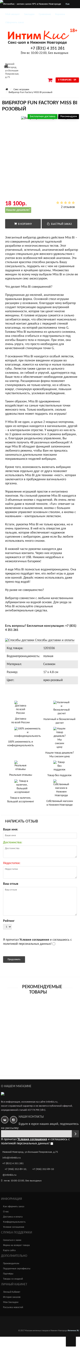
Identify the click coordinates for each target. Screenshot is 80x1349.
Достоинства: (12, 842)
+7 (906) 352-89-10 (15, 1169)
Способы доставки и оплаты (54, 640)
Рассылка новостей (13, 1307)
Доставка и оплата (13, 1217)
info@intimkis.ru (11, 1157)
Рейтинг (9, 921)
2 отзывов (68, 207)
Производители (11, 1263)
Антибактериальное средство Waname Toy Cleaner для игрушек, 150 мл (34, 1020)
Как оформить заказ (13, 1206)
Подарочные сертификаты (16, 1268)
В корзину (24, 224)
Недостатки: (11, 863)
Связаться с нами (12, 1240)
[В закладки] (39, 1013)
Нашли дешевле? (18, 210)
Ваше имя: (10, 829)
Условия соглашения (13, 1227)
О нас (6, 1211)
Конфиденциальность (14, 1222)
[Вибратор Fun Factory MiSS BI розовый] (24, 137)
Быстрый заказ (61, 224)
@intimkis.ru (9, 1175)
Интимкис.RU (73, 1331)
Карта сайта (9, 1250)
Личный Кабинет (11, 1292)
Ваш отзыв (10, 884)
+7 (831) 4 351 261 (48, 48)
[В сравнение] (49, 1013)
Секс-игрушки (21, 89)
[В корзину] (30, 1013)
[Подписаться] (75, 1133)
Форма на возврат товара (16, 1245)
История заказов (12, 1297)
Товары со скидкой (13, 1279)
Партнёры (8, 1274)
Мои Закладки (10, 1302)
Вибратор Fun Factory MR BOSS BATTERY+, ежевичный (33, 1051)
